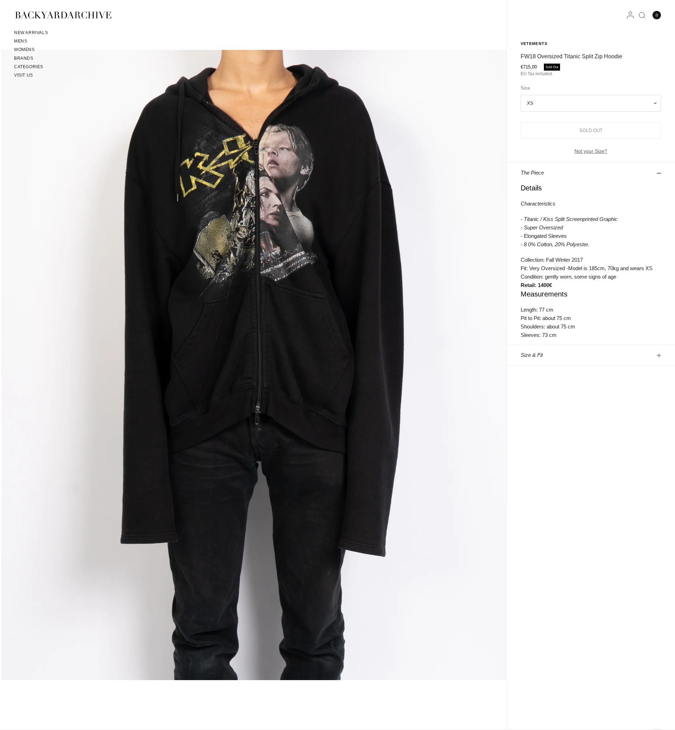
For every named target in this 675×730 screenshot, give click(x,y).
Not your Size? (590, 151)
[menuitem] (31, 34)
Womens (24, 49)
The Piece (532, 173)
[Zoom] (253, 364)
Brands (23, 58)
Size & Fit (532, 355)
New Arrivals (31, 32)
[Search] (642, 15)
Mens (20, 41)
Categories (28, 66)
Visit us (23, 75)
